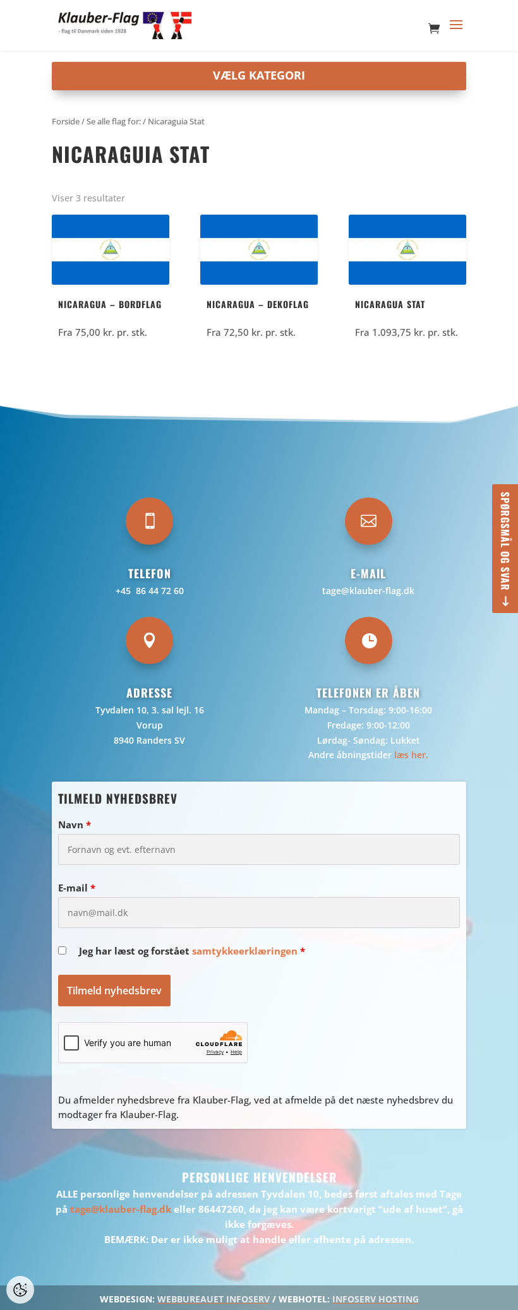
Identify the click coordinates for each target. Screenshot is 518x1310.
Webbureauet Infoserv (213, 1299)
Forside (66, 121)
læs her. (411, 755)
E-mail (76, 887)
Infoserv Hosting (375, 1299)
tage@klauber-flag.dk (368, 591)
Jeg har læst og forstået (192, 950)
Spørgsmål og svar (505, 541)
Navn (74, 824)
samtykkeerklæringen (245, 950)
